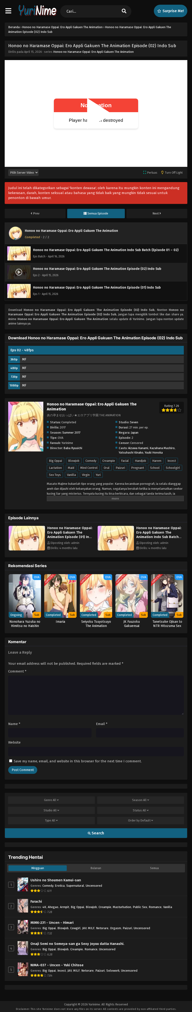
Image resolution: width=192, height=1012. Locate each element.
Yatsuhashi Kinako (131, 452)
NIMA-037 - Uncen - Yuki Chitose (57, 965)
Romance (155, 907)
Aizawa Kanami (138, 448)
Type (50, 820)
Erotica (60, 885)
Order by (139, 820)
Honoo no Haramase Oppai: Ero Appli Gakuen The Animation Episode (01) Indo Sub (70, 534)
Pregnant (137, 468)
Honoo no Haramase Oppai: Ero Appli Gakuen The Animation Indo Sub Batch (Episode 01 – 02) (158, 534)
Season (139, 800)
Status (139, 810)
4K (44, 907)
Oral (107, 468)
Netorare (102, 928)
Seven (134, 422)
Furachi (36, 901)
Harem (156, 460)
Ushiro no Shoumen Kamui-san (55, 880)
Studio (50, 810)
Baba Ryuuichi (72, 448)
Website (14, 742)
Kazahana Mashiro (162, 448)
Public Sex (140, 907)
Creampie (108, 460)
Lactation (55, 468)
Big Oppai (55, 460)
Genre (50, 800)
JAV (84, 928)
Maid (71, 468)
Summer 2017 (71, 432)
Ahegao (53, 907)
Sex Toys (55, 475)
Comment (17, 671)
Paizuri (120, 468)
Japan (134, 432)
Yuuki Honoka (154, 452)
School (155, 468)
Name (14, 724)
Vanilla (71, 475)
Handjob (140, 460)
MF (24, 359)
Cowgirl (75, 928)
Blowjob (73, 460)
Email (101, 724)
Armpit (64, 907)
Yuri (98, 475)
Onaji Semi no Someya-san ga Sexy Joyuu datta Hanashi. (77, 944)
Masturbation (122, 907)
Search (97, 833)
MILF (91, 928)
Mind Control (89, 468)
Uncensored (94, 885)
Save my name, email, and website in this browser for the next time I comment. (78, 761)
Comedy (90, 460)
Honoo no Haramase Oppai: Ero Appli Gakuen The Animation (93, 51)
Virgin (86, 475)
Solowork (112, 970)
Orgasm (115, 928)
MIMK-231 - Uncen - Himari (52, 922)
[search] (124, 11)
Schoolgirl (173, 468)
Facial (125, 460)
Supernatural (75, 885)
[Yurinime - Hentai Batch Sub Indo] (37, 15)
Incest (171, 460)
